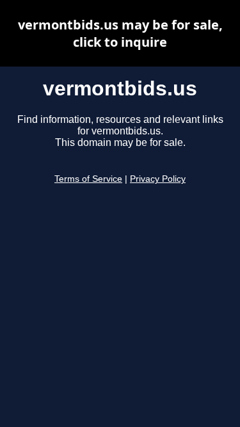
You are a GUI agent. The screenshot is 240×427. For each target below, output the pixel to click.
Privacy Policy (158, 179)
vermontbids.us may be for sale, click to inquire (120, 33)
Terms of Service (88, 179)
